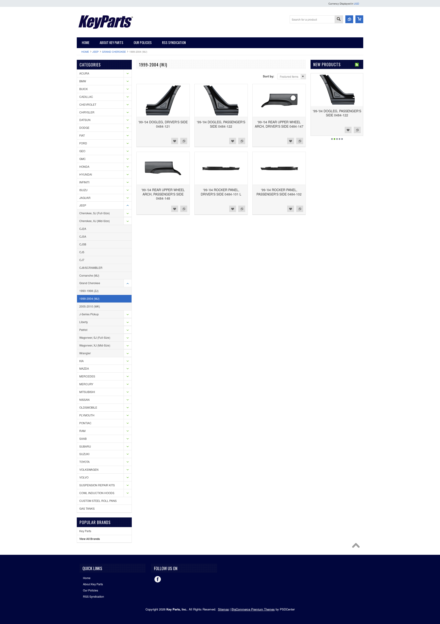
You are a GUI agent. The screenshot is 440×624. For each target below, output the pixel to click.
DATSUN (85, 120)
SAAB (83, 438)
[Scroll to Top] (357, 546)
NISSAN (84, 399)
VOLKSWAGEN (89, 469)
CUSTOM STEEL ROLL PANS (98, 501)
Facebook (157, 579)
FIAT (82, 135)
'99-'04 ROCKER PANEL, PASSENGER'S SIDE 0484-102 (279, 191)
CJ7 (81, 260)
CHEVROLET (87, 104)
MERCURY (86, 384)
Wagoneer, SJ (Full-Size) (94, 337)
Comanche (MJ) (89, 275)
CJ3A (82, 236)
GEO (82, 151)
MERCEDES (87, 376)
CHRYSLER (86, 112)
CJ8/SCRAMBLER (90, 267)
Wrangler (85, 353)
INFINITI (84, 182)
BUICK (83, 89)
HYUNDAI (85, 174)
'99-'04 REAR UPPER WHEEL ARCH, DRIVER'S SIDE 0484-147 (279, 124)
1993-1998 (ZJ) (89, 291)
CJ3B (82, 244)
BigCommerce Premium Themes (253, 609)
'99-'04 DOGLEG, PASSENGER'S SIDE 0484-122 (221, 124)
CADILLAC (86, 97)
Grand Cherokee (114, 51)
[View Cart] (359, 19)
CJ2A (82, 229)
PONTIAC (85, 423)
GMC (82, 159)
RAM (82, 431)
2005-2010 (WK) (89, 306)
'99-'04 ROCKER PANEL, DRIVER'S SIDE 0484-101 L (221, 191)
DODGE (84, 127)
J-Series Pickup (89, 314)
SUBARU (85, 446)
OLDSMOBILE (88, 407)
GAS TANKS (87, 508)
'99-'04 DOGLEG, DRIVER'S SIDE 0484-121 (163, 124)
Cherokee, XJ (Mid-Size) (94, 221)
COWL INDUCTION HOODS (96, 493)
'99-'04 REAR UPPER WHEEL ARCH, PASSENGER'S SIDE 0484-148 (163, 193)
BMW (82, 81)
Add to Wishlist (174, 141)
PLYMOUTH (86, 415)
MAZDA (84, 368)
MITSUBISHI (87, 392)
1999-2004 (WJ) (89, 298)
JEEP (95, 51)
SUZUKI (84, 454)
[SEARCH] (339, 20)
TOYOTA (84, 462)
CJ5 (81, 252)
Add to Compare (183, 141)
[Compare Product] (349, 19)
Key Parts (85, 531)
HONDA (84, 166)
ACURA (84, 73)
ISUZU (83, 190)
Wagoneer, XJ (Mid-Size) (94, 345)
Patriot (83, 330)
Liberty (83, 322)
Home (85, 51)
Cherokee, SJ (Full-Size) (94, 213)
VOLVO (83, 477)
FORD (83, 143)
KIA (81, 361)
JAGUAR (85, 198)
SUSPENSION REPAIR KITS (97, 485)
